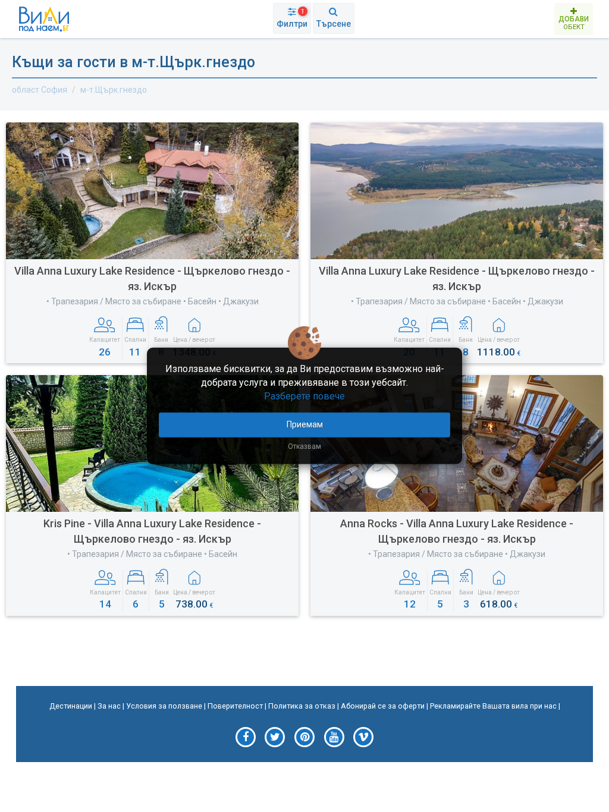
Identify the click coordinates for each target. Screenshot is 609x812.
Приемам (305, 424)
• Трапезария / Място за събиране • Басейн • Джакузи (152, 301)
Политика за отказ (301, 705)
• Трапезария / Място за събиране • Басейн (152, 554)
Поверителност (235, 705)
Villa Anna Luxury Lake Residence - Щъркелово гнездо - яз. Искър (152, 278)
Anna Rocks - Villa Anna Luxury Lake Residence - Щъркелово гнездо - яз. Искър (456, 531)
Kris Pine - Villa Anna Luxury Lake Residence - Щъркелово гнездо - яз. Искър (152, 531)
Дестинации (70, 705)
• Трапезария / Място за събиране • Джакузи (456, 554)
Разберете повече (304, 396)
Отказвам (304, 446)
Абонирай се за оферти (383, 705)
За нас (109, 705)
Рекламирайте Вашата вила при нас (493, 705)
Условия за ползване (164, 705)
